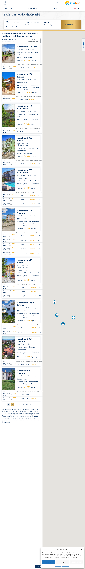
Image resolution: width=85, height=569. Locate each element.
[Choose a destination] (13, 27)
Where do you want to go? (13, 23)
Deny (62, 562)
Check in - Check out (32, 22)
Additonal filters (71, 24)
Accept (48, 562)
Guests (46, 22)
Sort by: (33, 40)
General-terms (65, 566)
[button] (82, 549)
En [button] (78, 8)
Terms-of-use (58, 566)
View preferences (76, 562)
